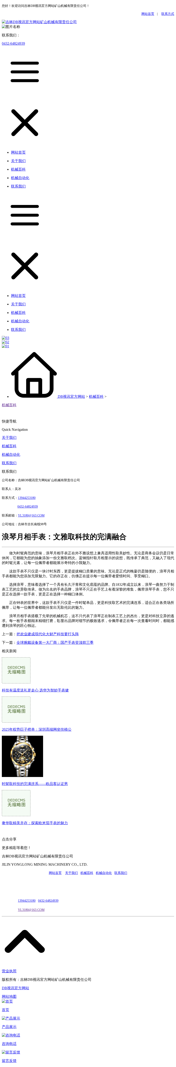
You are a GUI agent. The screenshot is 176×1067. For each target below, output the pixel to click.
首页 (5, 1010)
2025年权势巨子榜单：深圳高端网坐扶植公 (37, 729)
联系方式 (167, 14)
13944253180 (27, 498)
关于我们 (9, 438)
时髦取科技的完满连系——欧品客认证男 (35, 784)
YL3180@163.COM (31, 910)
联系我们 (9, 463)
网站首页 (147, 14)
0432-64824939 (13, 43)
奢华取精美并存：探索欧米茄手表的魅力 (35, 823)
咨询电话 (9, 1044)
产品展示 (9, 1027)
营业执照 (9, 971)
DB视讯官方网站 (71, 396)
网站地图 (9, 996)
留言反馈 (9, 1061)
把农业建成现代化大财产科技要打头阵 (47, 634)
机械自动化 (11, 454)
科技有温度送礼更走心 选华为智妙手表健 (35, 690)
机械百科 (96, 396)
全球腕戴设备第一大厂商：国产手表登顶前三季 (55, 642)
